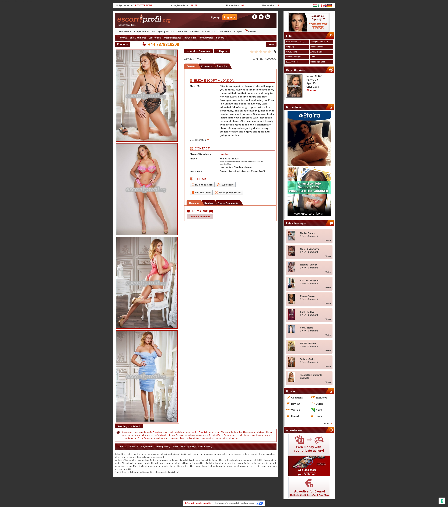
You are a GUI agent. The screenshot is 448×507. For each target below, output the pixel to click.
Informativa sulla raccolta (198, 503)
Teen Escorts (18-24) (295, 42)
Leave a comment (200, 216)
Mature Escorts (317, 47)
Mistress (252, 31)
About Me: (195, 86)
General (191, 66)
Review (208, 203)
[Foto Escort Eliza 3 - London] (147, 283)
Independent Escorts (144, 31)
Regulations (147, 446)
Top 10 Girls (190, 38)
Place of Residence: (201, 154)
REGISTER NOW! (143, 5)
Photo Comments (228, 203)
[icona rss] (267, 16)
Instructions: (196, 171)
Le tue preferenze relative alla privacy (234, 503)
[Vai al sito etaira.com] (309, 138)
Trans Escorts (225, 31)
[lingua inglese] (325, 5)
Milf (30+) (290, 47)
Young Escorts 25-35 (319, 42)
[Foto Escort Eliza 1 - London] (147, 96)
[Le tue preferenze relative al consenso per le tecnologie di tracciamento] (442, 501)
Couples (238, 31)
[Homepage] (155, 19)
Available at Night (293, 57)
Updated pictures (172, 38)
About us (133, 446)
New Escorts (125, 31)
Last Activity (155, 38)
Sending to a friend (128, 426)
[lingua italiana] (320, 5)
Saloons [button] (220, 38)
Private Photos (206, 38)
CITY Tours (182, 31)
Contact (123, 446)
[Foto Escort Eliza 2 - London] (147, 189)
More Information (198, 140)
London (227, 80)
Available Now (316, 52)
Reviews (123, 38)
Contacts (206, 66)
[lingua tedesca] (329, 5)
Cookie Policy (205, 446)
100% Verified (292, 62)
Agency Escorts (166, 31)
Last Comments (138, 38)
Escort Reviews (224, 435)
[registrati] (309, 22)
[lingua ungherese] (315, 5)
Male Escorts (208, 31)
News (175, 446)
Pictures (311, 90)
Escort (156, 432)
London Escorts (198, 432)
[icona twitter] (262, 16)
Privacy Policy (163, 446)
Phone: (194, 158)
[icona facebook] (255, 16)
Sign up (215, 17)
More (326, 423)
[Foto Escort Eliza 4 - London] (147, 376)
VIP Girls (194, 31)
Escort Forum (144, 438)
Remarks (222, 66)
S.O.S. (313, 57)
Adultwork (161, 435)
